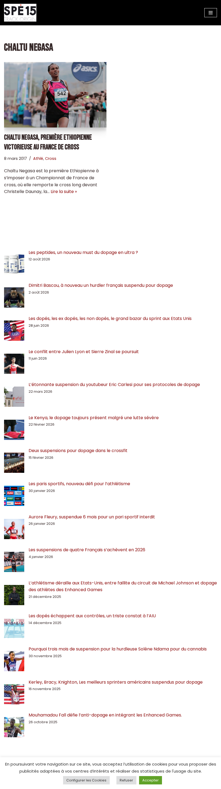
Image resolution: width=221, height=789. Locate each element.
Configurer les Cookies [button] (86, 780)
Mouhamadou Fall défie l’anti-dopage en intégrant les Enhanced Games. (105, 715)
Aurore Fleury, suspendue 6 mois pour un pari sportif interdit (92, 517)
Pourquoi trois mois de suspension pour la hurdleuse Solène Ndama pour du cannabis (118, 649)
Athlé (38, 158)
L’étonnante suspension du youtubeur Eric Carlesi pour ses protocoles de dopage (114, 384)
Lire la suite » (64, 191)
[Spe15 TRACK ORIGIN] (20, 13)
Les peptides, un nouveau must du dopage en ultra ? (83, 252)
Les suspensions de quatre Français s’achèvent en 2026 (87, 550)
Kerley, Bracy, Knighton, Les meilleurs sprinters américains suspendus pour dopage (116, 682)
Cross (50, 158)
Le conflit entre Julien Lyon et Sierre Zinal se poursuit (84, 352)
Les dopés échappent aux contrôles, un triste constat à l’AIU (92, 616)
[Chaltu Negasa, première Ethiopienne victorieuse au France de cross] (55, 95)
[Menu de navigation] (210, 12)
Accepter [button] (150, 780)
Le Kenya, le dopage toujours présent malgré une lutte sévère (94, 418)
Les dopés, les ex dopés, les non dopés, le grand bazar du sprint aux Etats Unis (110, 318)
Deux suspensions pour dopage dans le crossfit (78, 450)
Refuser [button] (126, 780)
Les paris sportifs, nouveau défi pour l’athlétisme (79, 484)
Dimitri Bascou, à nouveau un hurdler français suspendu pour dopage (101, 285)
